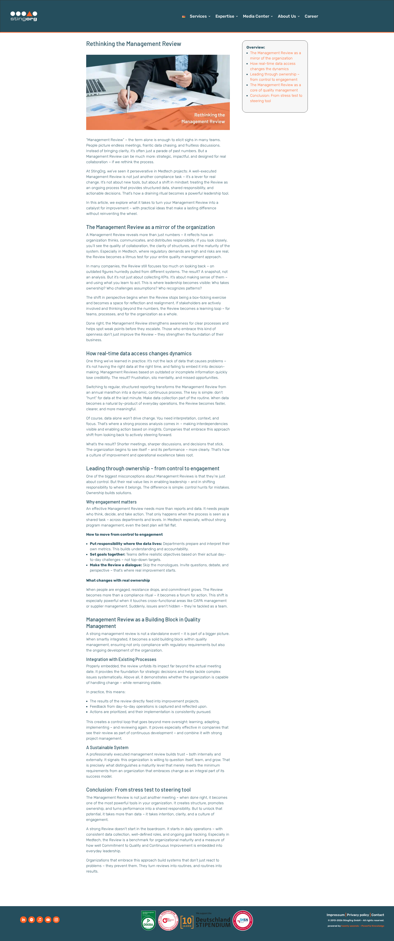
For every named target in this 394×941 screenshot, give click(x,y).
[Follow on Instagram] (56, 919)
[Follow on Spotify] (31, 919)
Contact (377, 915)
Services (198, 17)
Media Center (256, 17)
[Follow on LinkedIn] (23, 919)
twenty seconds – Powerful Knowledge (362, 926)
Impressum (336, 915)
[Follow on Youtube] (48, 919)
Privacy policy (358, 915)
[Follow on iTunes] (40, 919)
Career (311, 17)
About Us (287, 17)
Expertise (224, 17)
